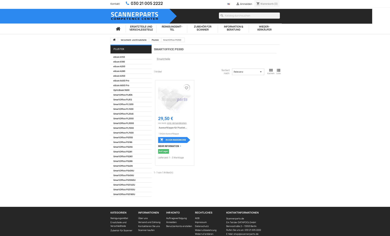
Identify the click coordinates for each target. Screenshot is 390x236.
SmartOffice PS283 (123, 156)
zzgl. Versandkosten (177, 123)
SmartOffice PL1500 (123, 109)
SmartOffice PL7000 (123, 128)
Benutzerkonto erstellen (179, 226)
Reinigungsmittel (172, 28)
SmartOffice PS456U (123, 175)
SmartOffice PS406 (123, 166)
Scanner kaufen (146, 230)
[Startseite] (118, 29)
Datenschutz (202, 226)
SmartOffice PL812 (122, 99)
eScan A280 (119, 71)
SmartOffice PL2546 (123, 113)
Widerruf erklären (204, 233)
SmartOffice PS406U (123, 170)
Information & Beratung (233, 28)
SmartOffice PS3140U (124, 184)
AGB (197, 218)
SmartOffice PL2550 (123, 118)
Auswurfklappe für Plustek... (173, 128)
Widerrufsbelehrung (205, 230)
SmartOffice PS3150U (124, 189)
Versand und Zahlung (149, 222)
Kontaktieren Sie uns (149, 226)
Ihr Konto (173, 212)
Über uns (143, 218)
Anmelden (171, 222)
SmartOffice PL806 (122, 94)
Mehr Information (168, 146)
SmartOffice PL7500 (123, 132)
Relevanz (248, 72)
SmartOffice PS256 (123, 147)
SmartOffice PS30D (123, 137)
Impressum (201, 222)
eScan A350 (119, 76)
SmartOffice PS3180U (124, 194)
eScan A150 (119, 57)
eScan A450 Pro (121, 80)
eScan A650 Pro (121, 85)
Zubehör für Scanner (202, 28)
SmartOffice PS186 (122, 142)
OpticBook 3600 (121, 90)
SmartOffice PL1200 (123, 104)
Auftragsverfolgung (176, 218)
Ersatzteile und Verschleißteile (141, 28)
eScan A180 (119, 61)
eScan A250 (119, 66)
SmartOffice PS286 (123, 161)
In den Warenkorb (173, 140)
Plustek (118, 49)
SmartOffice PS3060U (124, 180)
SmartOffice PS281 (122, 151)
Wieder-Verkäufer (264, 28)
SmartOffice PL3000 (123, 123)
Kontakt (115, 3)
